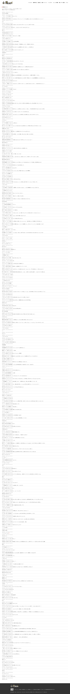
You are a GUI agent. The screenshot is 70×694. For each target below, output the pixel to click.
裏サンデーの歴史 (62, 2)
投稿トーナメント (44, 2)
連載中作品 (35, 2)
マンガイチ (50, 2)
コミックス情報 (55, 2)
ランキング (30, 2)
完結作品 (39, 2)
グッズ (67, 2)
